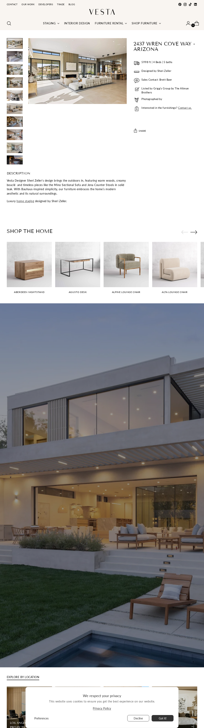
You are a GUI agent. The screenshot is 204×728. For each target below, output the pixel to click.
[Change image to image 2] (15, 56)
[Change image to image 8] (15, 134)
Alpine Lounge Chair (126, 292)
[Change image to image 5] (15, 95)
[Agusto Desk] (77, 264)
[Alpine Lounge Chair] (126, 264)
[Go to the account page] (187, 23)
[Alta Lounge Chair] (174, 264)
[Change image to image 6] (15, 108)
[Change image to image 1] (15, 43)
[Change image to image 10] (15, 159)
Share (142, 131)
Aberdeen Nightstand (29, 292)
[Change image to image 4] (15, 82)
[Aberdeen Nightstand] (29, 264)
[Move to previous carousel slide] (184, 232)
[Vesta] (102, 12)
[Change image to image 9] (15, 147)
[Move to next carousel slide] (193, 232)
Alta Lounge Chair (174, 292)
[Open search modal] (9, 23)
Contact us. (185, 107)
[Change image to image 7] (15, 121)
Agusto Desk (78, 292)
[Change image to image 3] (15, 69)
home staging (25, 201)
